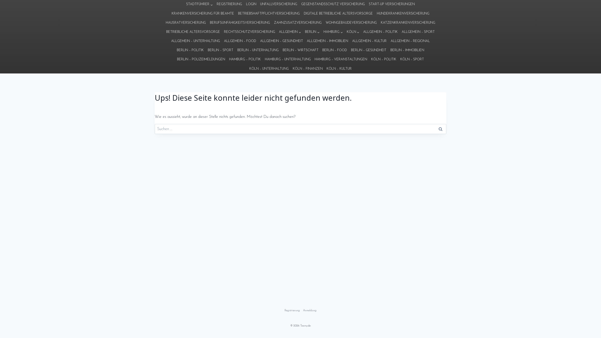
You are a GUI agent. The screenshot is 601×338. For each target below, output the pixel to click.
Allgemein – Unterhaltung (195, 41)
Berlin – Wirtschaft (301, 50)
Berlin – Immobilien (407, 50)
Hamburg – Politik (245, 59)
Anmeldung (309, 310)
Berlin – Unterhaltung (258, 50)
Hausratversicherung (186, 23)
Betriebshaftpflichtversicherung (269, 13)
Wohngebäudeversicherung (351, 23)
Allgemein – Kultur (369, 41)
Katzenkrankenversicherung (408, 23)
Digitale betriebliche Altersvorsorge (338, 13)
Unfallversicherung (278, 4)
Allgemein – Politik (380, 32)
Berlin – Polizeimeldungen (201, 59)
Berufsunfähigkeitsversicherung (240, 23)
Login (251, 4)
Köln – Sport (412, 59)
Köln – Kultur (339, 69)
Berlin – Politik (190, 50)
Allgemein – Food (240, 41)
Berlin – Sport (220, 50)
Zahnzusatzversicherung (298, 23)
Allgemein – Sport (418, 32)
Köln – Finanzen (308, 69)
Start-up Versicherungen (392, 4)
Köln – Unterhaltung (269, 69)
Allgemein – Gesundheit (281, 41)
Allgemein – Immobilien (327, 41)
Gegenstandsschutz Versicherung (333, 4)
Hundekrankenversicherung (403, 13)
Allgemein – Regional (410, 41)
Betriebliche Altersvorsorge (193, 32)
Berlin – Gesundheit (368, 50)
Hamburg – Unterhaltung (288, 59)
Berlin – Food (334, 50)
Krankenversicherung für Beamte (203, 13)
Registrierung (229, 4)
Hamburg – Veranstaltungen (341, 59)
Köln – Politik (383, 59)
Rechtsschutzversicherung (249, 32)
